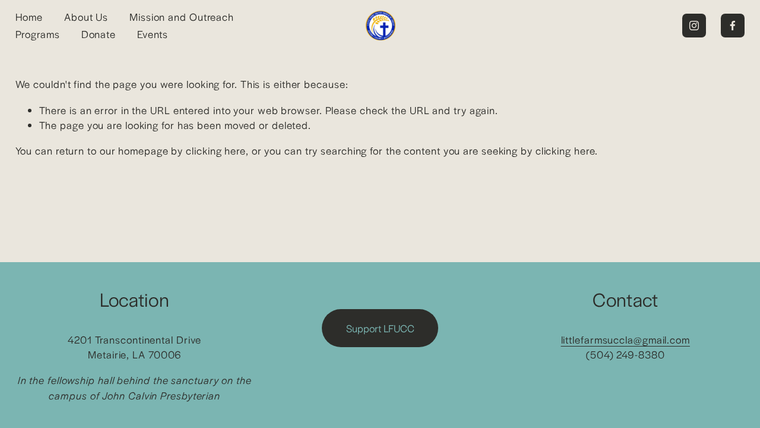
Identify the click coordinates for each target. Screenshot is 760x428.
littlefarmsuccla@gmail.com (625, 339)
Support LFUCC (380, 328)
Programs (37, 34)
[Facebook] (733, 25)
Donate (98, 34)
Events (152, 34)
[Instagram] (694, 25)
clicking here (216, 150)
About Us (86, 17)
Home (29, 17)
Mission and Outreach (181, 17)
